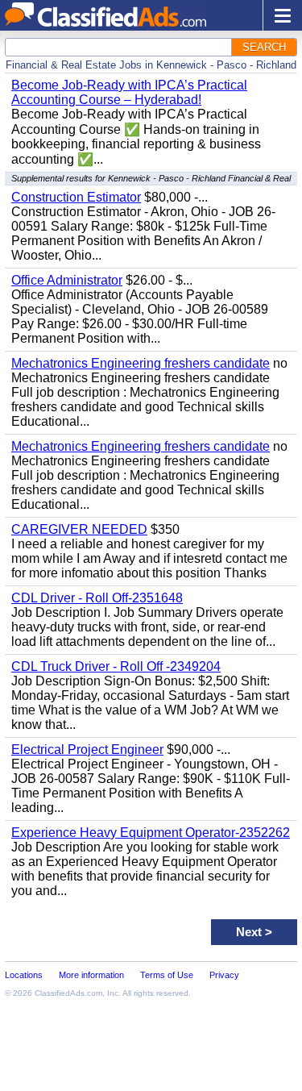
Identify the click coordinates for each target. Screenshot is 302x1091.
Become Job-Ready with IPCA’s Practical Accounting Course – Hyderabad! (129, 92)
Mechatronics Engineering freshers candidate (140, 363)
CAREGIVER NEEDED (79, 529)
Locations (24, 975)
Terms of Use (166, 975)
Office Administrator (66, 280)
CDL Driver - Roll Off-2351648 (97, 598)
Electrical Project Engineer (87, 749)
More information (91, 975)
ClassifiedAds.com (68, 993)
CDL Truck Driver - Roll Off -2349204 (116, 666)
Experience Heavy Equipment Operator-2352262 (150, 832)
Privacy (224, 975)
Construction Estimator (76, 197)
